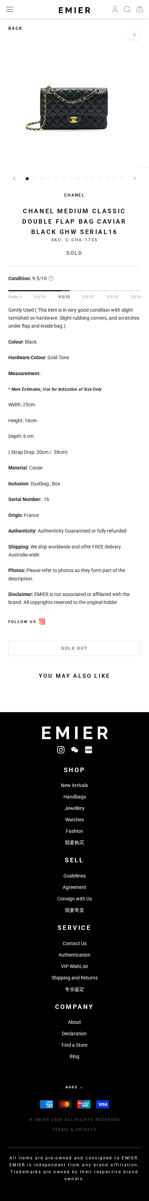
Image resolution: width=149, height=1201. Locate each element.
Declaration (74, 1033)
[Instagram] (60, 749)
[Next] (135, 178)
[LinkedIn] (88, 749)
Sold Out (74, 648)
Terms (60, 1129)
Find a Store (74, 1045)
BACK (15, 28)
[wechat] (74, 749)
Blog (74, 1056)
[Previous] (14, 178)
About (74, 1022)
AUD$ (71, 1087)
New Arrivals (74, 785)
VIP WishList (74, 966)
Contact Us (75, 943)
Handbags (74, 797)
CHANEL (74, 195)
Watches (74, 819)
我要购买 (74, 842)
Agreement (74, 887)
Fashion (74, 831)
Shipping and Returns (75, 977)
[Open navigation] (9, 9)
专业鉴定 (74, 989)
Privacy (86, 1129)
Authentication (74, 955)
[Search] (127, 9)
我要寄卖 (74, 910)
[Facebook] (42, 620)
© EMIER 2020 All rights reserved (74, 1119)
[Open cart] (140, 9)
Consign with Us (74, 898)
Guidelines (74, 876)
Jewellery (74, 808)
